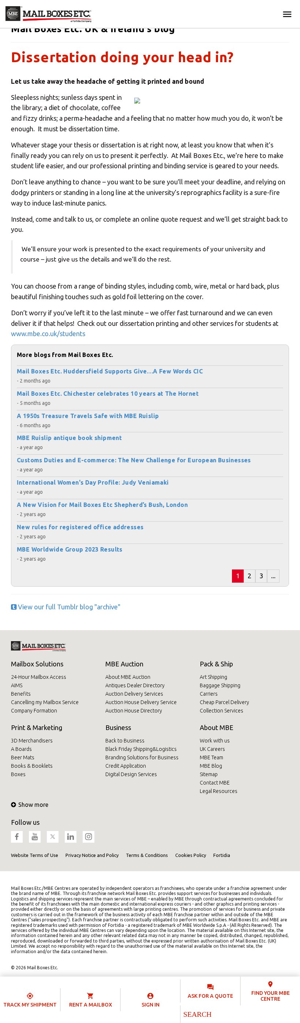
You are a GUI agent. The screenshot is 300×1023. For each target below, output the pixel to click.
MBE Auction (124, 663)
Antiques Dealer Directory (135, 685)
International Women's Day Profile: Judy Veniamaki (93, 482)
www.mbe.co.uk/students (48, 333)
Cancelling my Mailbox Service (45, 702)
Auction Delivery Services (134, 694)
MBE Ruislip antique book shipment (69, 438)
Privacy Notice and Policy (92, 855)
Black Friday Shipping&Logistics (141, 749)
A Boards (21, 749)
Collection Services (221, 711)
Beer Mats (22, 757)
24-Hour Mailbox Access (38, 677)
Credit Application (125, 766)
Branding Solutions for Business (142, 757)
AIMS (16, 685)
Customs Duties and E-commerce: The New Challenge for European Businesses (134, 460)
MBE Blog (211, 766)
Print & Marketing (36, 727)
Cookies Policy (190, 855)
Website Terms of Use (34, 855)
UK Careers (212, 749)
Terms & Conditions (147, 855)
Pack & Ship (216, 663)
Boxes (18, 774)
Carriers (209, 694)
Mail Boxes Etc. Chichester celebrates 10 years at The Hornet (108, 393)
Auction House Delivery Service (141, 702)
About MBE (216, 727)
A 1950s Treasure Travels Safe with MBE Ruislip (88, 416)
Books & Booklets (32, 766)
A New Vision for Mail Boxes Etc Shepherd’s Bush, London (102, 504)
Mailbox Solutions (37, 663)
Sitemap (209, 774)
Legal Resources (218, 791)
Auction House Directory (133, 711)
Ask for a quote (210, 996)
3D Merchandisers (32, 741)
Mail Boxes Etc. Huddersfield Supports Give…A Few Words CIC (110, 371)
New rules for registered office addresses (80, 527)
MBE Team (211, 757)
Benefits (21, 694)
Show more (33, 804)
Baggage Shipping (220, 685)
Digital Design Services (131, 774)
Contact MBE (215, 783)
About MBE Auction (127, 677)
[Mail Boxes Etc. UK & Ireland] (48, 14)
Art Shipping (213, 677)
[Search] (197, 1014)
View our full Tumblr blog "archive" (68, 606)
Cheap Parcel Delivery (224, 702)
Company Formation (34, 711)
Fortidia (221, 855)
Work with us (215, 741)
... (273, 575)
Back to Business (125, 741)
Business (118, 727)
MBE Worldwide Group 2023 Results (70, 549)
